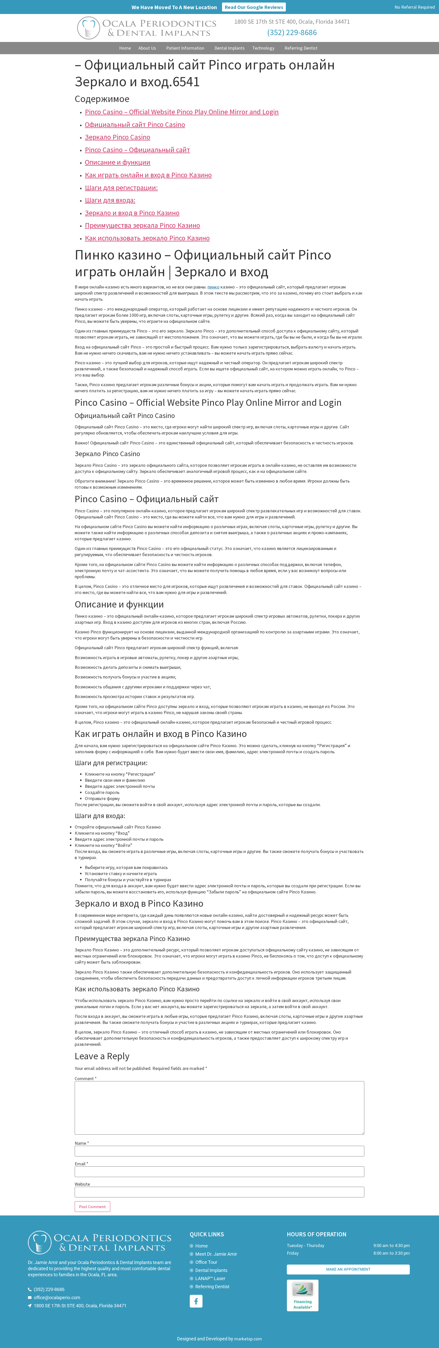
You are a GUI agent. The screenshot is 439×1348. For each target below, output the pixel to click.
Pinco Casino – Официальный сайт (137, 149)
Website (82, 1184)
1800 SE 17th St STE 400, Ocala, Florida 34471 (292, 21)
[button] (148, 48)
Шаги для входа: (110, 200)
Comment (86, 1078)
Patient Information (185, 48)
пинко (214, 287)
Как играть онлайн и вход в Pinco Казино (148, 174)
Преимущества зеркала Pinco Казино (142, 225)
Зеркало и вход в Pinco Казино (132, 212)
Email (81, 1164)
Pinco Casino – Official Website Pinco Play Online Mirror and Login (182, 111)
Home (125, 48)
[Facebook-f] (196, 1301)
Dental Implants (229, 48)
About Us (147, 48)
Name (82, 1143)
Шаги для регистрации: (121, 187)
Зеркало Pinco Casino (117, 136)
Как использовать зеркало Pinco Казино (147, 237)
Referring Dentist (301, 48)
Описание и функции (117, 162)
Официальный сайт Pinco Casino (135, 124)
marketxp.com (248, 1339)
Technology (263, 48)
